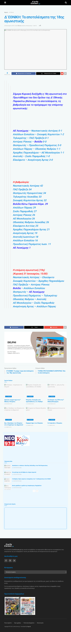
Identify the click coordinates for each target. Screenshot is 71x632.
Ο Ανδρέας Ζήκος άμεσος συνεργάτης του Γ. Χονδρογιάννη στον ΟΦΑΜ (31, 479)
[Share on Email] (62, 73)
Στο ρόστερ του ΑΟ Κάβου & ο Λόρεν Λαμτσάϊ (24, 472)
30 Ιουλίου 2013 (8, 403)
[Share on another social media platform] (65, 73)
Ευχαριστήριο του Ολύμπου (34, 423)
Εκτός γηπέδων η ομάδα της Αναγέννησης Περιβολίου (26, 485)
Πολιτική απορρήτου (29, 623)
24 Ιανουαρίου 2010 (9, 25)
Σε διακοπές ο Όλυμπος (55, 423)
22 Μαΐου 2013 (8, 427)
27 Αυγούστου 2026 (17, 467)
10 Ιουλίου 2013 (30, 403)
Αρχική (6, 12)
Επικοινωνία (40, 623)
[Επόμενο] (37, 491)
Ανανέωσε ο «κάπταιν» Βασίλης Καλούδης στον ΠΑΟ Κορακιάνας (30, 465)
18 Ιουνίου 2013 (52, 403)
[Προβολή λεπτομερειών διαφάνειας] (35, 347)
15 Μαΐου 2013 (51, 425)
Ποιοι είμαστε (8, 623)
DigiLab (29, 626)
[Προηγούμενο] (34, 491)
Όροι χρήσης (17, 623)
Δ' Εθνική (11, 12)
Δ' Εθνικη (8, 396)
